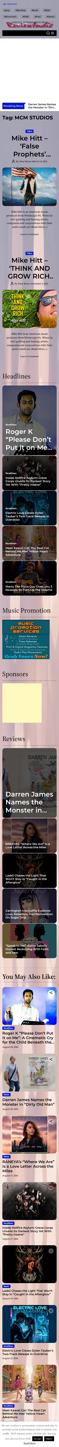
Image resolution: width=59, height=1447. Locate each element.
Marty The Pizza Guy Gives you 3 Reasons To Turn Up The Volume (29, 588)
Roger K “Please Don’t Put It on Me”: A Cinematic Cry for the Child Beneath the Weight (27, 1040)
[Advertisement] (29, 71)
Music (6, 1094)
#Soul (38, 16)
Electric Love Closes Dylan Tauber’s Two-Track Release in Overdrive (27, 516)
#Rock (35, 10)
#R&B (47, 10)
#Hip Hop (20, 10)
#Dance (50, 16)
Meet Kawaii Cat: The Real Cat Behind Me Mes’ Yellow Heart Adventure (27, 551)
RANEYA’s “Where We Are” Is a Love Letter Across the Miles (42, 107)
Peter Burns (25, 161)
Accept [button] (37, 1438)
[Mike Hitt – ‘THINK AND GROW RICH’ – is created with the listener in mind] (29, 309)
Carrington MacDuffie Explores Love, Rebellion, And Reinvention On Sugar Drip (29, 914)
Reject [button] (49, 1438)
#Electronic (10, 16)
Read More (30, 1443)
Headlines (11, 424)
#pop (6, 10)
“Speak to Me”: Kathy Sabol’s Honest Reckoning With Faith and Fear (27, 949)
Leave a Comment (29, 234)
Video (29, 131)
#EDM (25, 16)
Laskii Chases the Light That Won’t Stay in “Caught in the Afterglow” (26, 879)
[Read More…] (39, 227)
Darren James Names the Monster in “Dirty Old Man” (29, 810)
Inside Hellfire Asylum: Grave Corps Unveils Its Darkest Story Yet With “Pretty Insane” (28, 481)
